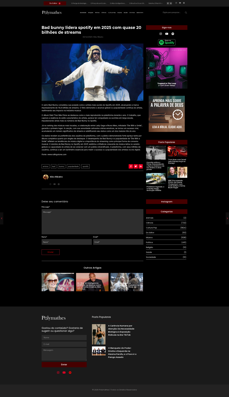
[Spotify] (184, 3)
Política (97, 12)
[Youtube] (180, 3)
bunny (61, 166)
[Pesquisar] (186, 13)
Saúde (126, 12)
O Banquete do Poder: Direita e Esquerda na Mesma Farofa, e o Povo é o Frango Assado (122, 352)
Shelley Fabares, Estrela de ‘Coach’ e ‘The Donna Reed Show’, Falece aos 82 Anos (56, 287)
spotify (85, 166)
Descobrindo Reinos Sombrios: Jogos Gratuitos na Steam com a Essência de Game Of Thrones (126, 286)
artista (45, 166)
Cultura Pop (112, 12)
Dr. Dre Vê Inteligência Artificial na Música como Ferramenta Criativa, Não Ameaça (89, 286)
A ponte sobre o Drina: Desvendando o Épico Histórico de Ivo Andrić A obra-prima (155, 165)
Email (95, 237)
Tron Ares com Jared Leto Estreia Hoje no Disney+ (177, 161)
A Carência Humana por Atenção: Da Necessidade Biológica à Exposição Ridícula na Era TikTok (121, 330)
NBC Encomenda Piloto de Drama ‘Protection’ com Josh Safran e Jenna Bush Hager (176, 184)
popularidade (73, 166)
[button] (148, 68)
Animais (132, 12)
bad (53, 166)
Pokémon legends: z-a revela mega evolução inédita (156, 188)
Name (44, 237)
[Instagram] (176, 3)
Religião (90, 12)
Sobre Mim (140, 12)
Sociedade (83, 12)
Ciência (103, 12)
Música (119, 12)
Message (46, 207)
